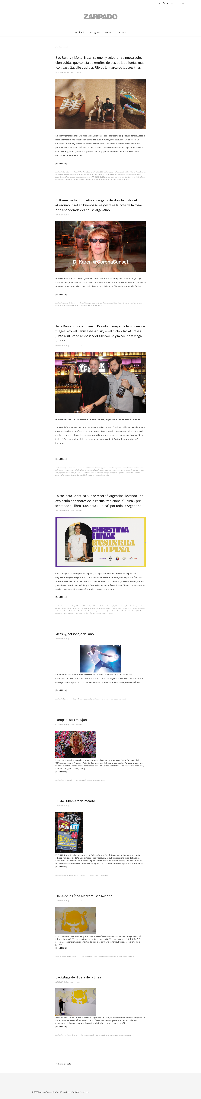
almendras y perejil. (100, 468)
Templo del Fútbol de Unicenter (106, 179)
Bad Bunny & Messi (124, 174)
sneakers (88, 179)
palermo (58, 179)
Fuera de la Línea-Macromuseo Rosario (83, 896)
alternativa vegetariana (115, 468)
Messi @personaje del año (74, 634)
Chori (82, 470)
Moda (138, 177)
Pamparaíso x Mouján (71, 719)
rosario (82, 179)
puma (96, 875)
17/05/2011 (59, 901)
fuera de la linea (91, 956)
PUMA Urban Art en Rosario (75, 801)
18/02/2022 (59, 510)
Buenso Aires (80, 177)
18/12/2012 (59, 639)
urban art (107, 875)
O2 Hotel (114, 608)
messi (133, 177)
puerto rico (76, 179)
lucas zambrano (103, 956)
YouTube (171, 3)
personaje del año (115, 699)
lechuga (106, 473)
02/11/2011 (59, 724)
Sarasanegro (127, 608)
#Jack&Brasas (89, 468)
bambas (133, 174)
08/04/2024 (59, 215)
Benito (139, 174)
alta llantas (90, 174)
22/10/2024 (59, 72)
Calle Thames (59, 470)
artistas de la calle (92, 1035)
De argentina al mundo (92, 470)
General (69, 780)
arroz (124, 468)
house (95, 305)
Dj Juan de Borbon (70, 305)
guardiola (88, 699)
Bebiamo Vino (81, 606)
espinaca (115, 470)
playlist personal (66, 179)
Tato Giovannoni (68, 613)
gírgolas (61, 473)
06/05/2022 (59, 346)
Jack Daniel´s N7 (88, 473)
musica (65, 606)
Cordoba (129, 606)
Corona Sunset (127, 303)
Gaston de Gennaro (132, 470)
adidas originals (119, 172)
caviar (72, 470)
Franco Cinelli (87, 305)
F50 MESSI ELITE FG (99, 177)
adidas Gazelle (108, 172)
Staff (67, 72)
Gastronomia (71, 468)
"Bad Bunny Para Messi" (87, 172)
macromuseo (112, 956)
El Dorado (107, 470)
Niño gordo (113, 473)
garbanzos (121, 470)
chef (64, 468)
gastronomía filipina (84, 608)
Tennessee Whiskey (82, 475)
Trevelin (85, 613)
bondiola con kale (133, 468)
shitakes (73, 475)
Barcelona (81, 699)
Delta (102, 470)
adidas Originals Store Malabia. (135, 172)
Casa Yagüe (110, 606)
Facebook (160, 3)
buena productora (91, 303)
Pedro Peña (137, 473)
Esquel (68, 608)
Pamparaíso (96, 780)
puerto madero (60, 475)
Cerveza (65, 303)
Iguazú (101, 608)
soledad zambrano (128, 956)
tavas (93, 179)
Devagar (58, 305)
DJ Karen (80, 305)
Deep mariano (137, 303)
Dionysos (88, 177)
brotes (141, 468)
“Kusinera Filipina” (108, 613)
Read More (61, 163)
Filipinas (74, 608)
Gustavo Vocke (69, 473)
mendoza (107, 608)
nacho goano (100, 699)
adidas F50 (99, 172)
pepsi (107, 699)
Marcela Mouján (86, 780)
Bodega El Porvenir (93, 606)
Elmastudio (84, 1092)
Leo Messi (128, 177)
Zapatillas (66, 172)
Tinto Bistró (78, 613)
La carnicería (98, 473)
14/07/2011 (59, 806)
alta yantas (98, 174)
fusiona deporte (112, 177)
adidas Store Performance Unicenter (66, 174)
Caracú (67, 470)
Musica (142, 177)
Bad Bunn (106, 174)
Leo (123, 177)
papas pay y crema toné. (125, 473)
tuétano (91, 475)
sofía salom (127, 1035)
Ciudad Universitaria (115, 303)
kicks (119, 177)
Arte (64, 780)
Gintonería (95, 608)
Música (73, 303)
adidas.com (82, 174)
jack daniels (78, 473)
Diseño (69, 956)
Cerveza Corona (102, 303)
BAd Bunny (113, 174)
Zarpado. (42, 1092)
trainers (119, 179)
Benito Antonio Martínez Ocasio (65, 177)
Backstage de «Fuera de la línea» (79, 977)
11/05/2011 (59, 982)
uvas (96, 475)
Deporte (65, 699)
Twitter (167, 3)
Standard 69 (136, 608)
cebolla (77, 470)
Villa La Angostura (95, 613)
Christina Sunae (120, 606)
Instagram (163, 3)
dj (69, 303)
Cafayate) (103, 606)
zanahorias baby (103, 475)
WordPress (61, 1092)
